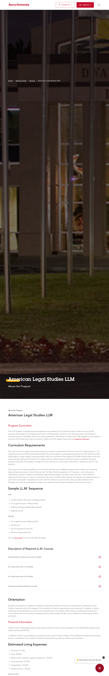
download (18, 538)
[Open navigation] (99, 5)
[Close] (103, 657)
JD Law (32, 81)
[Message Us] (99, 668)
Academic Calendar (81, 439)
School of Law (21, 81)
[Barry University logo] (19, 5)
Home (10, 81)
